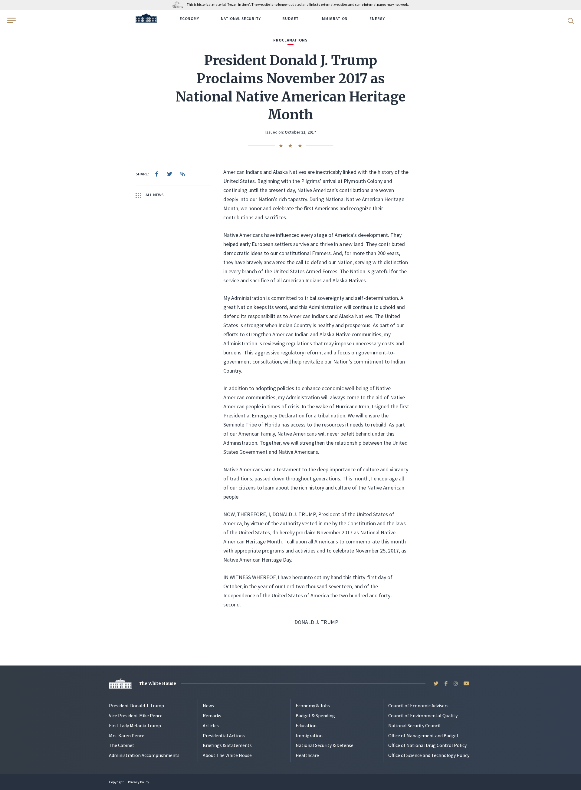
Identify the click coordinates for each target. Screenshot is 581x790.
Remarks (212, 715)
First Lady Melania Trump (135, 725)
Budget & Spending (315, 715)
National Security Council (414, 725)
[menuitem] (157, 173)
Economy (189, 18)
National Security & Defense (324, 745)
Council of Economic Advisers (418, 705)
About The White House (227, 755)
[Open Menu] (11, 20)
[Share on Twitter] (169, 173)
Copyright (116, 782)
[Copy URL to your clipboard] (182, 173)
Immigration (334, 18)
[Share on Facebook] (157, 173)
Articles (211, 725)
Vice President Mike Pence (135, 715)
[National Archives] (179, 4)
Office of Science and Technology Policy (428, 755)
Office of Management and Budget (423, 735)
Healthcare (307, 755)
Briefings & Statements (227, 745)
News (208, 705)
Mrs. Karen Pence (126, 735)
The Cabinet (121, 745)
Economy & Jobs (313, 705)
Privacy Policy (138, 782)
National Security (241, 18)
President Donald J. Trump (136, 705)
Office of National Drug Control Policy (427, 745)
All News (154, 195)
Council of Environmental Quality (423, 715)
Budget (290, 18)
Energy (377, 18)
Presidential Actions (224, 735)
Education (306, 725)
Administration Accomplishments (144, 755)
